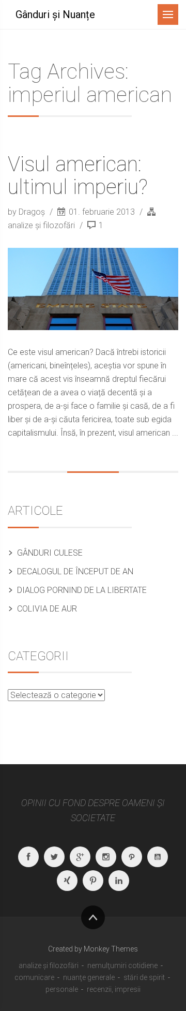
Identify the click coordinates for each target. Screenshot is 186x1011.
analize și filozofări (41, 225)
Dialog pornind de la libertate (82, 590)
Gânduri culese (50, 553)
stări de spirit (144, 977)
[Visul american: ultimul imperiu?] (93, 289)
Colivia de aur (47, 609)
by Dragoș (27, 212)
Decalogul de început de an (75, 571)
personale (61, 989)
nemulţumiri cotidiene (122, 965)
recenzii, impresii (114, 989)
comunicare (34, 977)
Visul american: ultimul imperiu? (78, 175)
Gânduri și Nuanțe (55, 14)
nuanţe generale (89, 977)
